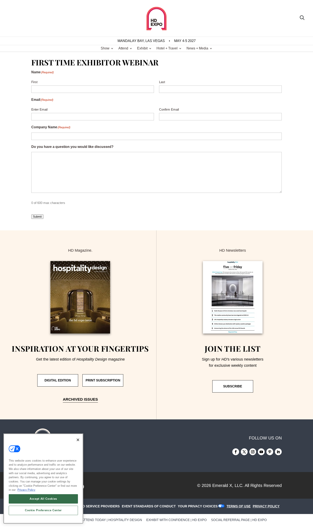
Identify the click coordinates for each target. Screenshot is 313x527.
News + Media (197, 48)
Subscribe (232, 386)
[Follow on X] (244, 451)
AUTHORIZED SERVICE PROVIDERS (92, 506)
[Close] (78, 440)
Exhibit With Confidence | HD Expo (176, 520)
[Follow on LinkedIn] (278, 451)
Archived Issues (80, 399)
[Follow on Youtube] (261, 451)
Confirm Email (169, 109)
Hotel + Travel (167, 48)
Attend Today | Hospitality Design (112, 520)
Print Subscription (103, 380)
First (34, 82)
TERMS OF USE (239, 506)
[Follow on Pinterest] (269, 451)
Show (105, 48)
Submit (37, 216)
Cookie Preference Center (43, 510)
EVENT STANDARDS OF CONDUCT (149, 506)
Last (162, 82)
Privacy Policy (26, 489)
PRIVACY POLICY (266, 506)
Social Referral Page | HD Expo (239, 520)
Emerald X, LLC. (228, 485)
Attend (123, 48)
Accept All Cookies (43, 498)
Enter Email (39, 109)
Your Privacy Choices (198, 506)
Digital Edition (58, 380)
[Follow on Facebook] (235, 451)
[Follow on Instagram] (252, 451)
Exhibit (142, 48)
